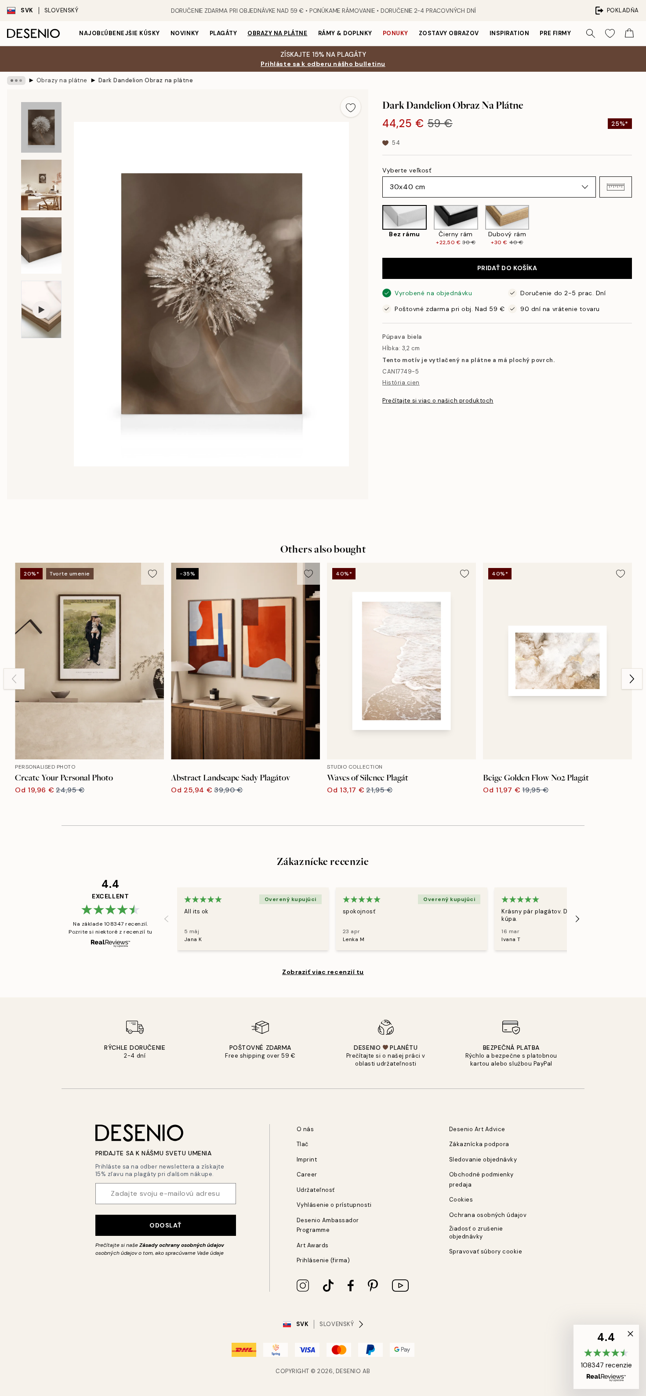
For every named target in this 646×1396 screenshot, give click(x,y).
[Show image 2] (41, 185)
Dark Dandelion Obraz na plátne (145, 80)
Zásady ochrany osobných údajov (181, 1245)
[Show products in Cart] (629, 33)
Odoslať (165, 1225)
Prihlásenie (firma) (323, 1260)
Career (307, 1174)
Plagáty (223, 33)
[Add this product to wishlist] (350, 106)
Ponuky (395, 33)
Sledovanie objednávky (483, 1159)
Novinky (185, 33)
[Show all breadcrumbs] (16, 80)
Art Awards (313, 1245)
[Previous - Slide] (375, 226)
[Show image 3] (41, 245)
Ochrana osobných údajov (488, 1215)
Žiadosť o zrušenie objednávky (476, 1232)
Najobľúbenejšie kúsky (119, 33)
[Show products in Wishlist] (610, 33)
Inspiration (510, 33)
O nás (305, 1129)
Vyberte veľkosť (406, 170)
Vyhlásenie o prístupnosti (334, 1205)
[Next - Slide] (639, 226)
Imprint (307, 1159)
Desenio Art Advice (477, 1129)
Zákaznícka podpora (479, 1144)
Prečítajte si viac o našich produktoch (438, 400)
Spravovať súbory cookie (486, 1251)
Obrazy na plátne (277, 33)
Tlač (302, 1144)
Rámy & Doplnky (345, 33)
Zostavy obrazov (449, 33)
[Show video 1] (41, 309)
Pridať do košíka (507, 268)
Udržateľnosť (316, 1190)
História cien (401, 382)
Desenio (348, 1371)
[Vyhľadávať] (590, 33)
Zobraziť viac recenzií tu (323, 972)
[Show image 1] (41, 127)
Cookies (461, 1199)
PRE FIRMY (555, 33)
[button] (615, 187)
